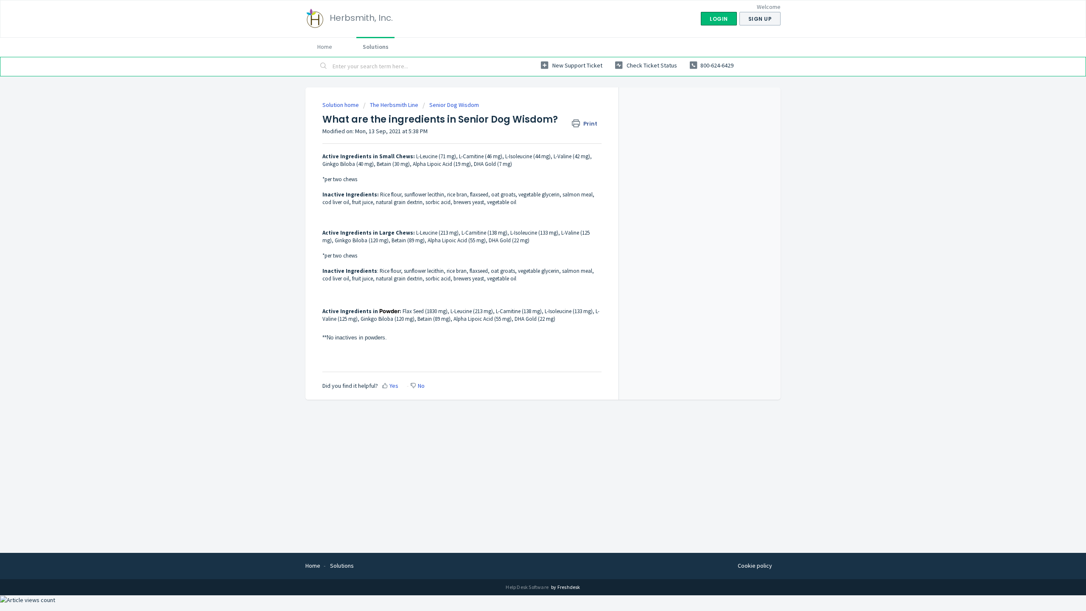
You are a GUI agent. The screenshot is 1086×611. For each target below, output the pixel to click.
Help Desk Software (527, 587)
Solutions (376, 46)
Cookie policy (755, 565)
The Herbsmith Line (394, 105)
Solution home (341, 105)
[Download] (527, 197)
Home (324, 46)
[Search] (323, 66)
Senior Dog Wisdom (454, 105)
